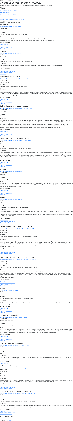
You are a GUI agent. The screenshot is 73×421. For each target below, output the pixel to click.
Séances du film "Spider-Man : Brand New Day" (19, 78)
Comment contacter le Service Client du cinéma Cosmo (12, 19)
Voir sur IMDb (3, 48)
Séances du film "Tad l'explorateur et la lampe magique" (21, 108)
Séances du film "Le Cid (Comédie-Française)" (18, 368)
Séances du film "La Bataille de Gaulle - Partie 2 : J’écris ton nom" (22, 259)
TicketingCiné (18, 0)
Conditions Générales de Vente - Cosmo (8, 10)
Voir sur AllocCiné (4, 44)
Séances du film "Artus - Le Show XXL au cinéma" (19, 345)
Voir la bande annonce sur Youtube (7, 46)
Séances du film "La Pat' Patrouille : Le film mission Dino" (21, 140)
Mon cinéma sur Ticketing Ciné (6, 419)
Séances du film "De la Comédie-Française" (18, 317)
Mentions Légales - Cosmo (5, 12)
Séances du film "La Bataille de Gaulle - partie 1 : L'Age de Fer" (22, 228)
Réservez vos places (4, 26)
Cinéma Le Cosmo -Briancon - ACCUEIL (8, 14)
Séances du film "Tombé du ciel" (16, 199)
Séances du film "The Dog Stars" (16, 171)
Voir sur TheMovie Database (6, 47)
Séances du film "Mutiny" (14, 290)
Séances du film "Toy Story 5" (15, 26)
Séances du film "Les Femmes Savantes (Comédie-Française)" (22, 393)
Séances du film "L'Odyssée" (15, 53)
